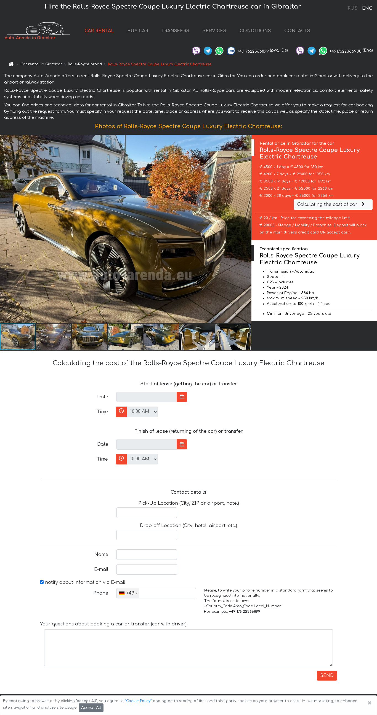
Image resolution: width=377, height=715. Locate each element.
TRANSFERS (175, 30)
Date (102, 396)
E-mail (101, 569)
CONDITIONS (255, 30)
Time (102, 411)
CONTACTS (297, 30)
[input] (146, 397)
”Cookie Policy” (138, 701)
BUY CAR (137, 30)
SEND (327, 675)
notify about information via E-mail (84, 582)
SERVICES (214, 30)
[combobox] (128, 593)
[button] (54, 337)
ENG (367, 8)
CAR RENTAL (99, 30)
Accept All (91, 708)
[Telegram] (208, 50)
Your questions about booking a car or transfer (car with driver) (113, 624)
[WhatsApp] (219, 50)
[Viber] (196, 50)
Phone (100, 593)
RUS (352, 8)
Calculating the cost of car (328, 204)
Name (101, 554)
